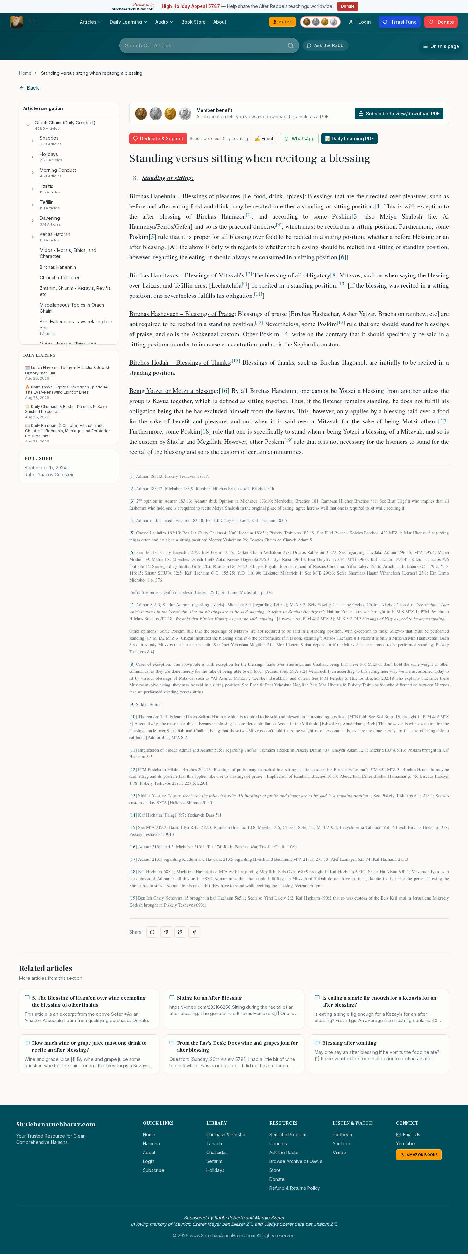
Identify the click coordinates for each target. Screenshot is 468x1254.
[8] (334, 275)
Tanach (214, 1143)
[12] (133, 769)
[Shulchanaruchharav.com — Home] (16, 22)
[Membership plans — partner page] (320, 22)
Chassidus (217, 1152)
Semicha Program (287, 1134)
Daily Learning (126, 21)
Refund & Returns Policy (294, 1188)
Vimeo (339, 1152)
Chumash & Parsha (225, 1134)
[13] (133, 795)
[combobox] (209, 45)
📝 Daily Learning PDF (349, 138)
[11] (133, 750)
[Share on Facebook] (194, 932)
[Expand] (32, 140)
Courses (278, 1143)
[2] (132, 488)
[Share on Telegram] (166, 932)
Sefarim (214, 1161)
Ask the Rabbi (283, 1152)
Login (148, 1161)
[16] (224, 390)
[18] (205, 431)
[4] (132, 520)
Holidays (215, 1170)
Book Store (193, 21)
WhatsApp (303, 138)
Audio (161, 21)
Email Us (411, 1134)
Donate (348, 6)
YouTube (342, 1143)
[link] (91, 73)
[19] (133, 898)
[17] (443, 421)
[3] (355, 216)
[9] (132, 704)
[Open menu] (32, 22)
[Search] (290, 45)
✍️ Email (264, 138)
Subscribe (153, 1170)
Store (275, 1170)
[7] (132, 605)
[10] (133, 717)
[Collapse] (27, 125)
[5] (152, 236)
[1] (378, 206)
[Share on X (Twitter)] (180, 932)
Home (25, 73)
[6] (342, 257)
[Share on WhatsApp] (152, 932)
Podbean (342, 1134)
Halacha (151, 1143)
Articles (88, 21)
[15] (133, 827)
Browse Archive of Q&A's (295, 1161)
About (219, 21)
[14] (284, 334)
